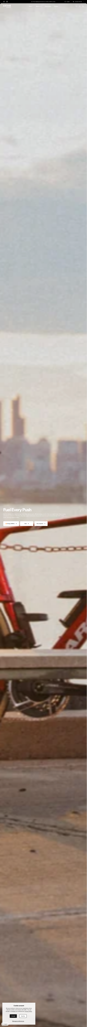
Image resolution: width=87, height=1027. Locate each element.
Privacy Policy (28, 1011)
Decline (23, 1016)
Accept (13, 1016)
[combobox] (68, 1)
